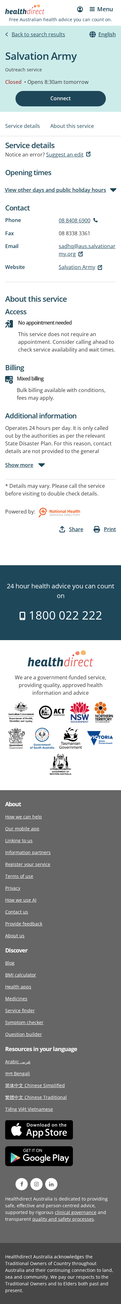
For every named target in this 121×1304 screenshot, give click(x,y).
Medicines (16, 999)
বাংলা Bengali (17, 1073)
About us (15, 936)
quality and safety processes (63, 1219)
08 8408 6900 (74, 220)
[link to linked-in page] (51, 1184)
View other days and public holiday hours (55, 189)
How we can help (23, 817)
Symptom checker (24, 1022)
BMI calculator (20, 975)
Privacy (12, 888)
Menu (105, 9)
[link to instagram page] (36, 1184)
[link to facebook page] (21, 1184)
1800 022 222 (64, 615)
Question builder (23, 1034)
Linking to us (19, 840)
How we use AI (20, 900)
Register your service (27, 864)
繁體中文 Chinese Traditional (36, 1097)
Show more (19, 465)
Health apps (18, 987)
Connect (60, 98)
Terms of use (19, 876)
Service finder (20, 1010)
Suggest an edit (65, 154)
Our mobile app (22, 829)
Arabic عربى (18, 1061)
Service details (22, 126)
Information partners (28, 852)
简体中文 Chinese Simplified (35, 1085)
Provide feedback (23, 924)
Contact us (16, 912)
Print (110, 529)
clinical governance (75, 1212)
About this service (72, 126)
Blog (10, 963)
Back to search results (38, 34)
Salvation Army (77, 267)
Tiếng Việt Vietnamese (29, 1109)
